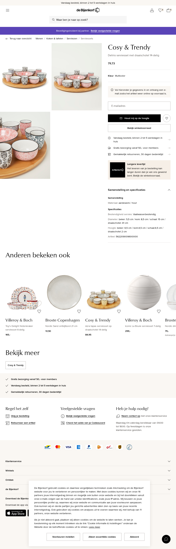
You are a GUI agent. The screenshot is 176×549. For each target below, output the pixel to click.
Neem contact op (131, 416)
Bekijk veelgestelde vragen (105, 30)
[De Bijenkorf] (87, 10)
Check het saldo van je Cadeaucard (85, 422)
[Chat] (166, 539)
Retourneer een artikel (23, 422)
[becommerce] (129, 449)
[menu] (7, 10)
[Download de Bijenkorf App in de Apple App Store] (16, 513)
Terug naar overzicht (20, 38)
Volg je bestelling (20, 416)
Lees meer (94, 527)
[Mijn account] (152, 10)
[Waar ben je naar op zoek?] (53, 19)
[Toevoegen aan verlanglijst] (166, 118)
